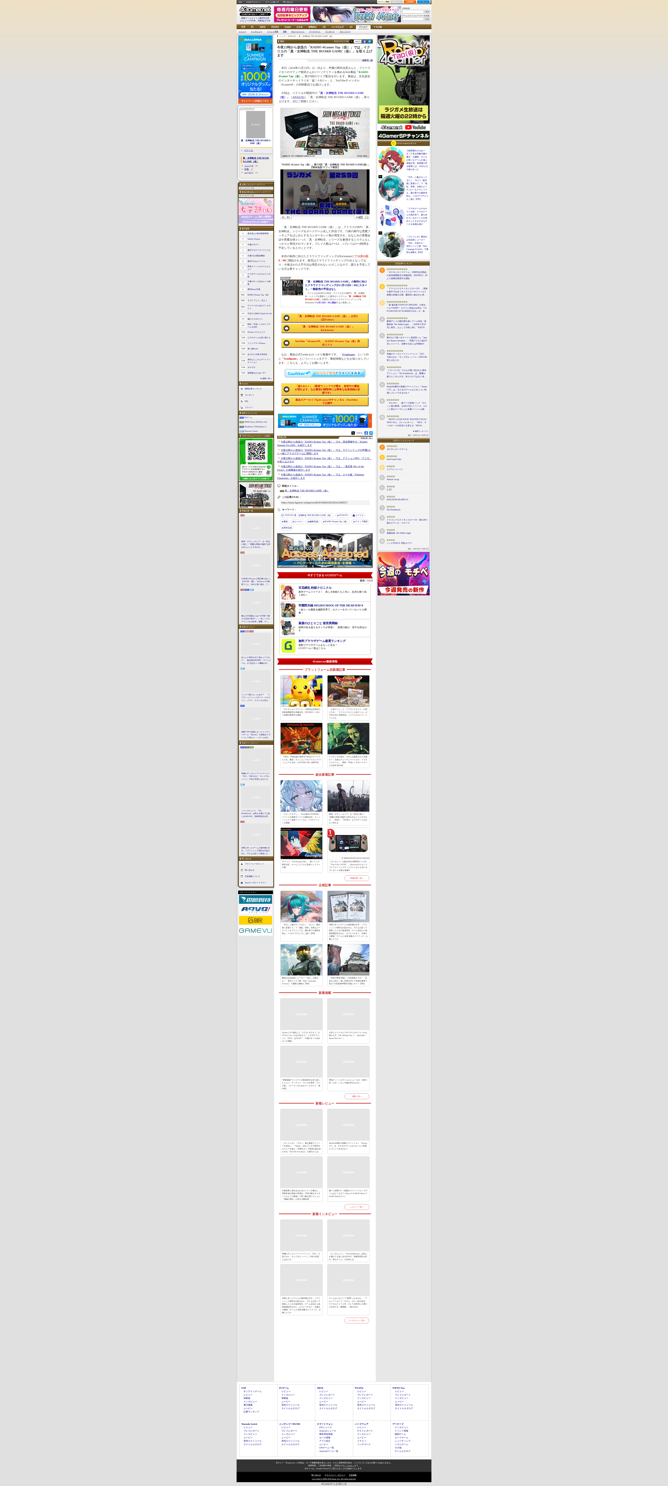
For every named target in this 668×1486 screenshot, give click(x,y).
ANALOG (298, 97)
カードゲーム (401, 1437)
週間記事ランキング (253, 388)
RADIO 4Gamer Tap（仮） (259, 295)
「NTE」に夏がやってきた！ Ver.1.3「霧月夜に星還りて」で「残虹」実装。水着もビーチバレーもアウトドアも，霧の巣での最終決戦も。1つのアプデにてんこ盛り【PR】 (301, 929)
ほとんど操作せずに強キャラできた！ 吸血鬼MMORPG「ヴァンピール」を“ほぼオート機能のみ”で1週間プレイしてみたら (256, 660)
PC (252, 27)
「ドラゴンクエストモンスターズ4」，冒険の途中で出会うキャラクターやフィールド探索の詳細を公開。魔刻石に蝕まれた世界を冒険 (407, 291)
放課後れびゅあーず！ (257, 373)
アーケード (398, 1424)
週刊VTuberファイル (256, 261)
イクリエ (248, 150)
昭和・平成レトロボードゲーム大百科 (259, 325)
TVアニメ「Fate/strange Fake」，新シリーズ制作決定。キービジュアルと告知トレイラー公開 (301, 864)
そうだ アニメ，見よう (257, 300)
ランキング (423, 2)
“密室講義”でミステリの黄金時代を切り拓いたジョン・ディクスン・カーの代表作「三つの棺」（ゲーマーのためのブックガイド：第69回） (301, 1084)
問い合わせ (288, 2)
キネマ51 (251, 367)
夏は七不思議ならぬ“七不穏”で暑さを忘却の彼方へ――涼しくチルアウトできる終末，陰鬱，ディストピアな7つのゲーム (255, 619)
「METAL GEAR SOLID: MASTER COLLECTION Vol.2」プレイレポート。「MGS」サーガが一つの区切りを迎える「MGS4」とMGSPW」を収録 (407, 422)
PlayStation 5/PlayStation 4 (255, 427)
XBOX (263, 27)
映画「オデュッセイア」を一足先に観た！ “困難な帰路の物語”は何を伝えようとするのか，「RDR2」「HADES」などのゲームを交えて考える (255, 544)
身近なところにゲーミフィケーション (259, 360)
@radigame (348, 354)
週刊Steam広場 (254, 289)
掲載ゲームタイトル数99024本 (255, 18)
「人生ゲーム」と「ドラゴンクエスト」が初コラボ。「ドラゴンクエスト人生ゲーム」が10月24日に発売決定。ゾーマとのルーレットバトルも (348, 713)
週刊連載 (248, 1405)
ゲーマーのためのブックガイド (259, 307)
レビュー (242, 32)
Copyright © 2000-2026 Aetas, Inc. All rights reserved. (334, 1479)
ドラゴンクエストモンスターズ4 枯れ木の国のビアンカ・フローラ (407, 521)
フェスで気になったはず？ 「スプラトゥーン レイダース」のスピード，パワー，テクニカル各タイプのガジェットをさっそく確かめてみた (256, 698)
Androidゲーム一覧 (328, 1451)
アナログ (363, 27)
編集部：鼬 (367, 60)
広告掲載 (353, 1475)
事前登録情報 (326, 1434)
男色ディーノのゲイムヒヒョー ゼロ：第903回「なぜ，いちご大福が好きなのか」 (348, 1081)
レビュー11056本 (248, 20)
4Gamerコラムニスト (256, 332)
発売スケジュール (290, 1405)
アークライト (315, 32)
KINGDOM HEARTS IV (397, 499)
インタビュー (256, 32)
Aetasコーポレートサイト (255, 883)
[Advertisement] (325, 1356)
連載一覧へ (267, 378)
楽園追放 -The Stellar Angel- (399, 533)
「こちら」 (349, 1465)
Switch (288, 27)
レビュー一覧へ (357, 1207)
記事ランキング (251, 1411)
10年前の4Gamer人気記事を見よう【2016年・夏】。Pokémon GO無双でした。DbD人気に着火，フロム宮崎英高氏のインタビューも (256, 582)
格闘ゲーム (400, 1434)
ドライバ (248, 407)
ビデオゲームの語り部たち (259, 338)
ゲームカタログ (403, 1451)
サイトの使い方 (272, 2)
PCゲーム (248, 417)
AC (351, 27)
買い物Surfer (253, 349)
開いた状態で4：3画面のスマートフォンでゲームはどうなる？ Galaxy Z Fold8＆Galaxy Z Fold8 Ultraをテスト (348, 1193)
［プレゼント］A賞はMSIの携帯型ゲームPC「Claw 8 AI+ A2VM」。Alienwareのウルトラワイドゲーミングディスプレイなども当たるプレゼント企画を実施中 (348, 865)
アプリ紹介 (325, 1441)
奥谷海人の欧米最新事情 (258, 233)
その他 (398, 1447)
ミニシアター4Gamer (256, 343)
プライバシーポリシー (254, 864)
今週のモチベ (253, 244)
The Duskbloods (393, 509)
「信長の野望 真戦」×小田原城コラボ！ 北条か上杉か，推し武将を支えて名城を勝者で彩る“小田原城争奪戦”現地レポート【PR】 (348, 981)
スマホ (299, 27)
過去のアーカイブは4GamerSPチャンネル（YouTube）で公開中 (327, 401)
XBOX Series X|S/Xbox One (255, 422)
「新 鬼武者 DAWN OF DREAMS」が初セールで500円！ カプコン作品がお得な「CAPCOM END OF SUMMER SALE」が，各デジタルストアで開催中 (407, 308)
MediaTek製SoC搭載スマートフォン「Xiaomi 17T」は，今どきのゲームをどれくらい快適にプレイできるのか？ (348, 1146)
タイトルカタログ (290, 1408)
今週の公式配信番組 (256, 256)
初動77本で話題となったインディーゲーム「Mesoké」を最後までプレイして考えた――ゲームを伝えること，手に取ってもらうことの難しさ (256, 735)
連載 (285, 32)
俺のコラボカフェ (255, 319)
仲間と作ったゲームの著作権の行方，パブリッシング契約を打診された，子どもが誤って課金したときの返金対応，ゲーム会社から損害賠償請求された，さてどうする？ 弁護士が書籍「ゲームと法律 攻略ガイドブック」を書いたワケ (256, 851)
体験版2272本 (264, 20)
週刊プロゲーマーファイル (259, 250)
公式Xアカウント (253, 2)
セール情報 (325, 1437)
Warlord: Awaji (393, 479)
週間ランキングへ (422, 431)
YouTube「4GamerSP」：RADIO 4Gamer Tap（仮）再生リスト (327, 343)
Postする (358, 41)
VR (324, 27)
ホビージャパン (298, 32)
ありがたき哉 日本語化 (257, 354)
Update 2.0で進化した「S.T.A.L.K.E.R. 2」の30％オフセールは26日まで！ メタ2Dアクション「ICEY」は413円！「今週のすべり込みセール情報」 (301, 1036)
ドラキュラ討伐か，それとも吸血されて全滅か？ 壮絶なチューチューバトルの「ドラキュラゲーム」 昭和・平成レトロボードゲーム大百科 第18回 (348, 761)
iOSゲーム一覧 (326, 1447)
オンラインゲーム (253, 1391)
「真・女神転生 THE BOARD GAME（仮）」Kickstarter (327, 328)
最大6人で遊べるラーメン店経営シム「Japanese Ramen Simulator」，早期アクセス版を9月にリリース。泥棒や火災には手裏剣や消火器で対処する (407, 340)
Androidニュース (327, 1430)
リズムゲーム (401, 1444)
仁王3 (389, 489)
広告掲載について (252, 876)
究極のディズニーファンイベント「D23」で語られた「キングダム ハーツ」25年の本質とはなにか (255, 776)
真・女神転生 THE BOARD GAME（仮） (256, 142)
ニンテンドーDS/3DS (289, 1424)
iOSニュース (325, 1427)
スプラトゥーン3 (394, 469)
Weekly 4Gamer (254, 239)
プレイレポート (327, 1394)
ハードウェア (337, 27)
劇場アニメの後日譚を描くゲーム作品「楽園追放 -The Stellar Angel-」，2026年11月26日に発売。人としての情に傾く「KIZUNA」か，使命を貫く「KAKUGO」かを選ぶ (407, 324)
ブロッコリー (345, 32)
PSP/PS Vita (399, 1388)
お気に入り (396, 2)
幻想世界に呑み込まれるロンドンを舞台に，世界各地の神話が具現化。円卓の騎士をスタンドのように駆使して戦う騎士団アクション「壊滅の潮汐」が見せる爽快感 (301, 1194)
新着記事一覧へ (357, 878)
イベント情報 (272, 32)
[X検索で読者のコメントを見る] (351, 41)
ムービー (248, 172)
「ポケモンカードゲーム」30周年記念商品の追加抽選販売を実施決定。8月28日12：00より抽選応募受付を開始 (301, 712)
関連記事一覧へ (367, 438)
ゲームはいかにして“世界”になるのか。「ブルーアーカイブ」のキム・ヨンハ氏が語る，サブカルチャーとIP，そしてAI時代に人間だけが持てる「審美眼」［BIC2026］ (348, 1302)
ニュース (248, 165)
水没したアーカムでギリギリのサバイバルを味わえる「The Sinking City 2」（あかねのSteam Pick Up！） (348, 1035)
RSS (240, 2)
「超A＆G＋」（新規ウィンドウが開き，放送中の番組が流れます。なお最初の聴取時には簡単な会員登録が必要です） (327, 389)
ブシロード (330, 32)
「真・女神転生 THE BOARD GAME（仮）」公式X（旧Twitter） (327, 318)
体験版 (247, 1398)
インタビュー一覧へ (356, 1320)
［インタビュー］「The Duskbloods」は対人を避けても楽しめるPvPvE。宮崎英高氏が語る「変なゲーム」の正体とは (255, 814)
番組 (286, 521)
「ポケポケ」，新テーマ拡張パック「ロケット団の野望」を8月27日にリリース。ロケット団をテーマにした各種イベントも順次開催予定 (407, 406)
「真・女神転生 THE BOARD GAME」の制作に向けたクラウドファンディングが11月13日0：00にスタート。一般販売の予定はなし (336, 285)
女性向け (312, 27)
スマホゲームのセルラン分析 (259, 275)
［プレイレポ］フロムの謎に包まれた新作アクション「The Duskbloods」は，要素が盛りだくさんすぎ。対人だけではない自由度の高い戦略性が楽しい (406, 373)
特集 (246, 169)
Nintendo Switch (251, 431)
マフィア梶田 (361, 521)
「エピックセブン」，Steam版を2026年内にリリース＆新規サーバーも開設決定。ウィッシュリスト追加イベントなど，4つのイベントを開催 (301, 818)
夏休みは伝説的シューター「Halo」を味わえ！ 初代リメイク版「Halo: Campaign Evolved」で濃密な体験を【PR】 (300, 981)
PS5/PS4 (275, 27)
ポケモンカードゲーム (397, 449)
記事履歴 (410, 2)
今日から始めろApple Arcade (260, 313)
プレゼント (249, 395)
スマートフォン (325, 1424)
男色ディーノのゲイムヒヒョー (259, 267)
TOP (243, 27)
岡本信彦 (288, 528)
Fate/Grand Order (394, 459)
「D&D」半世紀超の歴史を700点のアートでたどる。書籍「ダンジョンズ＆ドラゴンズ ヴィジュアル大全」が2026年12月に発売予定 (301, 759)
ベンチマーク (364, 1444)
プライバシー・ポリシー (334, 1475)
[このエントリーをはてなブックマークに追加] (369, 42)
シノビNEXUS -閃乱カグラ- (399, 543)
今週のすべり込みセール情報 (259, 282)
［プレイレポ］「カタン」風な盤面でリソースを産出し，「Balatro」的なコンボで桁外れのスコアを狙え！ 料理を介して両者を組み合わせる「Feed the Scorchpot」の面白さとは (301, 1147)
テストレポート (365, 1430)
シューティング (403, 1441)
